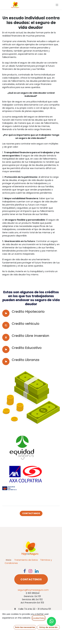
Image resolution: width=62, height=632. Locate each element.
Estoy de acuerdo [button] (48, 627)
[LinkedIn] (36, 571)
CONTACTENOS (31, 579)
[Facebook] (24, 571)
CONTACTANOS (31, 513)
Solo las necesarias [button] (25, 627)
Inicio (8, 559)
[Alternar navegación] (57, 5)
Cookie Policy (38, 618)
